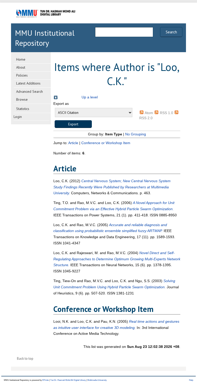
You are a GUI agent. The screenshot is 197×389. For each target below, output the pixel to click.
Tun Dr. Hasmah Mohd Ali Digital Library (68, 380)
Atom (149, 113)
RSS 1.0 (166, 113)
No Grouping (135, 134)
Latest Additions (28, 83)
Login (18, 116)
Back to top (25, 358)
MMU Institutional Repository (44, 38)
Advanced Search (29, 91)
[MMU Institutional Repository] (45, 22)
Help (191, 380)
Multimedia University (97, 380)
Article (73, 143)
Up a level (90, 97)
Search (171, 31)
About (20, 67)
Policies (22, 75)
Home (20, 59)
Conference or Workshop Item (105, 143)
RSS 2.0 (146, 118)
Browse (22, 99)
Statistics (22, 108)
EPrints (45, 380)
